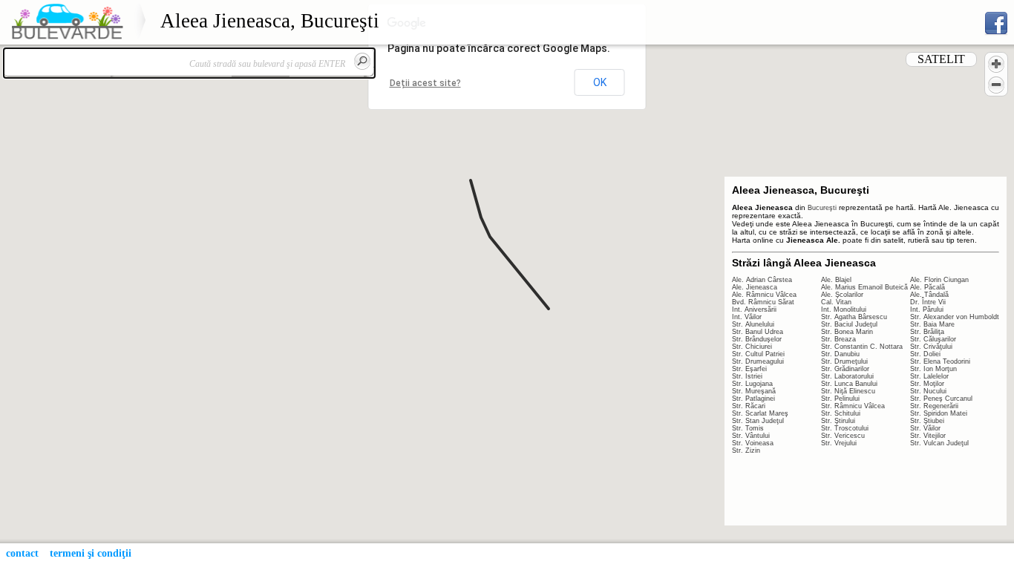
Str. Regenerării (934, 406)
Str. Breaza (838, 339)
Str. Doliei (925, 354)
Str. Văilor (925, 428)
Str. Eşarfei (749, 369)
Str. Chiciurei (752, 346)
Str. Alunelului (753, 324)
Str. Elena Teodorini (940, 361)
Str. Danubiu (840, 354)
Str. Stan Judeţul (758, 421)
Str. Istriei (747, 376)
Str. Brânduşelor (757, 339)
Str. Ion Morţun (933, 369)
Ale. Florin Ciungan (939, 280)
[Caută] (362, 61)
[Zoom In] (996, 64)
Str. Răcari (748, 406)
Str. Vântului (751, 435)
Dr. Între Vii (928, 302)
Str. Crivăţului (931, 346)
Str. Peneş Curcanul (941, 398)
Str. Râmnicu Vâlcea (853, 406)
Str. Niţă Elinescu (848, 391)
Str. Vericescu (843, 435)
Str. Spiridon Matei (938, 413)
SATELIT (941, 59)
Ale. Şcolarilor (842, 294)
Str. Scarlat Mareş (760, 413)
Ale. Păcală (927, 287)
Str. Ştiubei (927, 421)
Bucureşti (822, 208)
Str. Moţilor (927, 383)
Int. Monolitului (843, 309)
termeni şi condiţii (90, 553)
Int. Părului (926, 309)
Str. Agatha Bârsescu (854, 317)
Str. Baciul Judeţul (849, 324)
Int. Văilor (747, 317)
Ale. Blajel (836, 280)
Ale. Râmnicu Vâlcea (764, 294)
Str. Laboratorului (847, 376)
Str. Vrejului (839, 443)
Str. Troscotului (845, 428)
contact (22, 553)
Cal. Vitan (836, 302)
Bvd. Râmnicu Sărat (763, 302)
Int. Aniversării (754, 309)
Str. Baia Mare (932, 324)
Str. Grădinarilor (845, 369)
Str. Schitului (840, 413)
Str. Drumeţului (844, 361)
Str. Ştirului (838, 421)
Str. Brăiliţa (927, 331)
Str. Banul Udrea (757, 331)
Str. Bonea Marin (847, 331)
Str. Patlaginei (753, 398)
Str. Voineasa (752, 443)
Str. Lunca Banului (849, 383)
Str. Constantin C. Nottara (862, 346)
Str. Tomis (748, 428)
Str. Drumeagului (758, 361)
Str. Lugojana (752, 383)
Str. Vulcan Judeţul (939, 443)
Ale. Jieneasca (754, 287)
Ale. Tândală (929, 294)
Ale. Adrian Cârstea (762, 280)
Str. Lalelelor (929, 376)
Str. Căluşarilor (933, 339)
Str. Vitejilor (928, 435)
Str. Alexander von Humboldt (954, 317)
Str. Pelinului (840, 398)
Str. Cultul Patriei (758, 354)
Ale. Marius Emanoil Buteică (864, 287)
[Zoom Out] (996, 85)
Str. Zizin (746, 450)
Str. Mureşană (754, 391)
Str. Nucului (928, 391)
